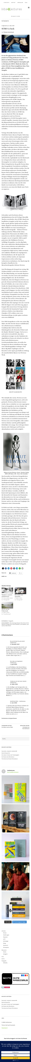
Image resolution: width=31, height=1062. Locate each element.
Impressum (20, 2)
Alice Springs (13, 623)
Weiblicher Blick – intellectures (17, 701)
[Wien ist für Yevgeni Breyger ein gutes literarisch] (15, 847)
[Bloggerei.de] (6, 987)
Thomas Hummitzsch (9, 32)
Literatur (4, 931)
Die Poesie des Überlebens (8, 757)
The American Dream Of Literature (10, 758)
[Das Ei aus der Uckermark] (7, 605)
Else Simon (23, 623)
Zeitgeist (5, 954)
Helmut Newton (16, 624)
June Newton (23, 624)
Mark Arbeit (8, 625)
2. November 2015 (14, 644)
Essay (4, 943)
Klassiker (5, 937)
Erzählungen (6, 935)
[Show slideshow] (15, 392)
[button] (3, 568)
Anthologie (5, 941)
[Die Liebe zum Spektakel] (20, 591)
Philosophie (6, 947)
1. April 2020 (13, 664)
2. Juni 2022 (13, 703)
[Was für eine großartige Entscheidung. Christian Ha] (15, 789)
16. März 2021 (14, 684)
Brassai (18, 623)
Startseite (6, 2)
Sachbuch (5, 945)
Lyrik (4, 939)
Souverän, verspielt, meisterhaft (9, 751)
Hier (21, 474)
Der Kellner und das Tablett (7, 726)
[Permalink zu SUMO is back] (15, 52)
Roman (5, 932)
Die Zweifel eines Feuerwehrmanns (24, 727)
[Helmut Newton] (10, 363)
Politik (4, 952)
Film (3, 956)
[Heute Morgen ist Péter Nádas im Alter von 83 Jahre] (15, 818)
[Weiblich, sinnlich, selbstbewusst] (7, 591)
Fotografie (5, 21)
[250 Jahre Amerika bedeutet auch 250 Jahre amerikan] (15, 905)
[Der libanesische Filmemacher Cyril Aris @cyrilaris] (15, 876)
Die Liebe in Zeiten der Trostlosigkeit (10, 755)
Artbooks (5, 962)
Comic (3, 958)
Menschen (4, 950)
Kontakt (13, 2)
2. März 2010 (11, 25)
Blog (26, 2)
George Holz (9, 624)
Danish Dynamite (6, 753)
